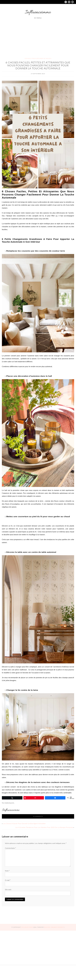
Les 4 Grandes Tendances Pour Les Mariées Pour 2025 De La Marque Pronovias (44, 827)
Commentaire (10, 848)
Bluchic (47, 927)
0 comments (38, 816)
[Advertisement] (38, 36)
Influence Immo (27, 927)
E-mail (7, 880)
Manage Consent (57, 927)
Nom (7, 871)
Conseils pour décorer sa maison (38, 58)
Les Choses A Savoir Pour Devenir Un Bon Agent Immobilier (24, 823)
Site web (8, 889)
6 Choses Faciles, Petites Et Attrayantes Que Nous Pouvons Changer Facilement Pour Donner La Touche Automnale (38, 65)
